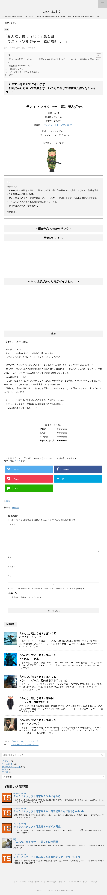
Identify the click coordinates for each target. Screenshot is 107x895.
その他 (5, 772)
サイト (10, 576)
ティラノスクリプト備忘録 (78, 882)
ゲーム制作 (7, 764)
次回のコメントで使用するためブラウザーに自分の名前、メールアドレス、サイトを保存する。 (47, 588)
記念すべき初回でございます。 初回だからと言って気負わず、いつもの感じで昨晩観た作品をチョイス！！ (53, 60)
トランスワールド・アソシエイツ (57, 125)
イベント (6, 761)
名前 (10, 557)
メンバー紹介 (51, 882)
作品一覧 (62, 882)
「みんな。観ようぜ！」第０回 (24, 741)
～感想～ (11, 75)
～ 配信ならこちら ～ (16, 69)
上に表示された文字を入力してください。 (25, 597)
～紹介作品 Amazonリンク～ (20, 66)
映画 (8, 501)
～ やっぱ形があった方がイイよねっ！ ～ (25, 72)
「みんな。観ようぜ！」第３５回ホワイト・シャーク (37, 635)
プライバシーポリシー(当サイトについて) (28, 882)
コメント (12, 524)
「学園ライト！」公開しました (24, 744)
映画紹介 (94, 882)
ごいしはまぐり (53, 11)
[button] (97, 55)
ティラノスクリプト (11, 767)
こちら (17, 461)
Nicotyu (15, 507)
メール (11, 567)
